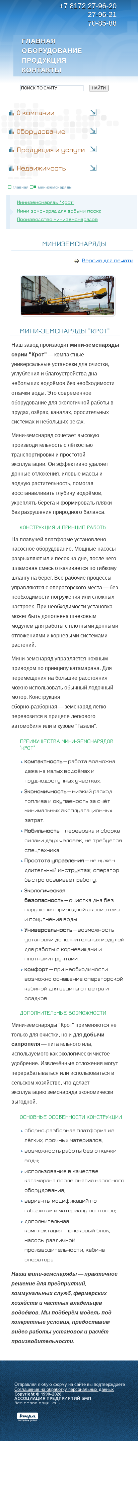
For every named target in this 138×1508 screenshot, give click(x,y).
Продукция (44, 60)
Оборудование (51, 50)
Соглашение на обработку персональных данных (64, 1389)
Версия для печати (107, 260)
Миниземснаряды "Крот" (45, 202)
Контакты (42, 70)
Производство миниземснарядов (57, 219)
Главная (39, 41)
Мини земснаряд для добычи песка (59, 211)
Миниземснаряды (55, 187)
